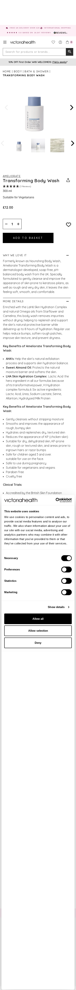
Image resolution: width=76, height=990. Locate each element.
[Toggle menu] (5, 42)
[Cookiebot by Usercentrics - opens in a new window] (55, 500)
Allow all (38, 618)
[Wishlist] (53, 42)
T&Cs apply (59, 61)
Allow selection (38, 630)
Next (71, 107)
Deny (38, 642)
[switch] (66, 569)
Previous (6, 107)
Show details (56, 607)
